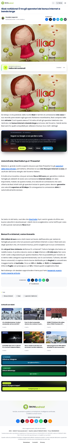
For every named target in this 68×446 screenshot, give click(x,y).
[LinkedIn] (54, 19)
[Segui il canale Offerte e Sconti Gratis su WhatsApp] (41, 421)
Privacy (42, 442)
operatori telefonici (31, 296)
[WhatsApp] (61, 19)
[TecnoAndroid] (8, 3)
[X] (50, 19)
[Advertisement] (34, 199)
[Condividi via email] (65, 19)
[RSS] (50, 421)
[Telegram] (57, 19)
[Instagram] (27, 421)
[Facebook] (46, 19)
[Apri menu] (65, 3)
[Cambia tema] (53, 3)
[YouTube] (32, 421)
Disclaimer (26, 442)
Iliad (19, 296)
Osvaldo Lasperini (11, 17)
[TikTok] (45, 421)
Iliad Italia (33, 219)
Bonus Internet (8, 296)
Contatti (35, 442)
